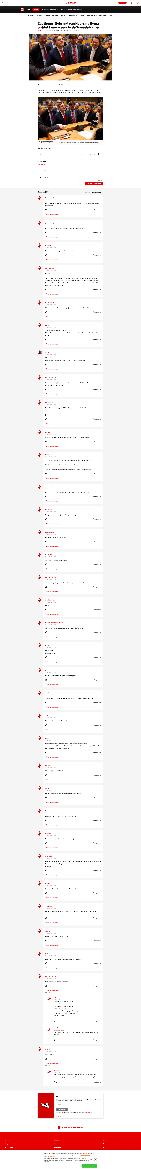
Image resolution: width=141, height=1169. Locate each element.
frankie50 (48, 856)
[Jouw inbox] (131, 3)
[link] (45, 148)
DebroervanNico (50, 198)
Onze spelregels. (42, 164)
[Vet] (40, 177)
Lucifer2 (56, 1070)
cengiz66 (48, 931)
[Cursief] (42, 177)
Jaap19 (56, 997)
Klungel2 (48, 883)
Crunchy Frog (49, 302)
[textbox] (70, 172)
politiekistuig (49, 223)
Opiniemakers (92, 15)
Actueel (39, 15)
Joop (28, 9)
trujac (47, 953)
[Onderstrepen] (45, 177)
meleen (47, 738)
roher (47, 325)
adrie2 (47, 352)
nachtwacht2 (49, 402)
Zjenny (47, 1049)
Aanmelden (61, 1109)
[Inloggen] (134, 3)
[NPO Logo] (138, 3)
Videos (82, 15)
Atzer (47, 788)
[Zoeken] (129, 3)
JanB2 (47, 693)
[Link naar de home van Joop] (22, 9)
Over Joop (102, 15)
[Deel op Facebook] (86, 154)
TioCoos (48, 715)
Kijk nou (63, 15)
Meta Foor (48, 509)
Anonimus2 (49, 487)
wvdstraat (48, 906)
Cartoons (55, 15)
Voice (47, 455)
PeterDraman (49, 811)
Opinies (47, 15)
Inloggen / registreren (94, 183)
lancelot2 (48, 555)
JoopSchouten (50, 600)
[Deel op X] (90, 154)
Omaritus (48, 765)
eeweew (48, 833)
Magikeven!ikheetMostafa (54, 622)
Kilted (47, 645)
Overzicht (31, 15)
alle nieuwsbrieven (87, 1112)
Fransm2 (48, 670)
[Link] (47, 177)
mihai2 (47, 432)
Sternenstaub (49, 268)
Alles (110, 15)
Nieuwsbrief (73, 15)
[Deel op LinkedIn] (94, 154)
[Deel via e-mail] (101, 154)
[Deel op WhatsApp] (98, 154)
